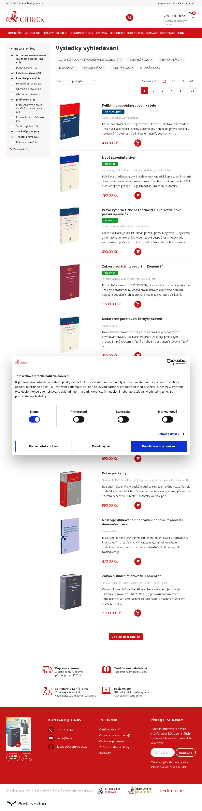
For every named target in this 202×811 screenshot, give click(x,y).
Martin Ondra (109, 325)
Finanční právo (25, 78)
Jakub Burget (148, 279)
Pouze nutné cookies (43, 446)
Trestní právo (24, 136)
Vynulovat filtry (21, 149)
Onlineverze (13, 757)
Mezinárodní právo (26, 83)
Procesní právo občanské (30, 117)
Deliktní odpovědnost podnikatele (129, 105)
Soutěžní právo (24, 126)
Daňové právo (24, 67)
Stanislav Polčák (111, 480)
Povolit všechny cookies (158, 446)
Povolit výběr (101, 446)
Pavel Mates (123, 226)
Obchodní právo (25, 94)
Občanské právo (25, 89)
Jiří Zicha (159, 170)
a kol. (168, 170)
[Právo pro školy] (78, 489)
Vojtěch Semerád (130, 279)
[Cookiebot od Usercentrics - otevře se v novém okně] (169, 362)
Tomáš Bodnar (152, 583)
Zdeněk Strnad (130, 117)
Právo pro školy (114, 473)
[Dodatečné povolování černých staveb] (78, 334)
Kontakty (105, 753)
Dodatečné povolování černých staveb (132, 319)
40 (191, 81)
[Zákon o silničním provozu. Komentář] (78, 591)
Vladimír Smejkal (140, 226)
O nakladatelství (109, 729)
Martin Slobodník (111, 117)
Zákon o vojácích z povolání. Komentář (132, 266)
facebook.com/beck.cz (72, 746)
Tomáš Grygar (110, 170)
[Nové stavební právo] (78, 173)
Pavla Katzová (128, 480)
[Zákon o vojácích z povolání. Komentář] (78, 282)
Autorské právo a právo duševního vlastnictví (31, 57)
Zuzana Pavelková (190, 377)
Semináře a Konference (72, 688)
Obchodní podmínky (112, 741)
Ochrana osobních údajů (115, 735)
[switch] (78, 419)
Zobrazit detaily (168, 434)
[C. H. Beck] (30, 16)
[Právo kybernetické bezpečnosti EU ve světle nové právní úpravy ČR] (78, 225)
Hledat (129, 17)
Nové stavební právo (118, 158)
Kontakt (190, 3)
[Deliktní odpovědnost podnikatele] (78, 121)
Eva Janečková (145, 480)
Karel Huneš (126, 170)
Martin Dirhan (121, 583)
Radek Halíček (110, 531)
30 (182, 81)
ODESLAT (186, 752)
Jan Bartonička (162, 480)
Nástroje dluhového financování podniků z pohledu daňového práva (142, 522)
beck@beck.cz (66, 738)
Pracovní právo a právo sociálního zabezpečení (29, 106)
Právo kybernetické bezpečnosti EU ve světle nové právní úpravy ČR (141, 212)
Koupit (137, 143)
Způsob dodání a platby (114, 747)
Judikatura (23, 99)
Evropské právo (26, 73)
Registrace (164, 3)
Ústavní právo (24, 142)
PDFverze (26, 757)
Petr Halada (178, 480)
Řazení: (60, 81)
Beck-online (122, 688)
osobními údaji (178, 767)
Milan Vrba (136, 583)
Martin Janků (109, 226)
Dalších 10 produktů (126, 637)
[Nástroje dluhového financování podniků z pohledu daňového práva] (78, 536)
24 (192, 91)
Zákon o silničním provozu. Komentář (131, 576)
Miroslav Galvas (111, 279)
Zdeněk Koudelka (143, 170)
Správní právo (25, 131)
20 (173, 81)
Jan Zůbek (107, 583)
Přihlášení (178, 3)
